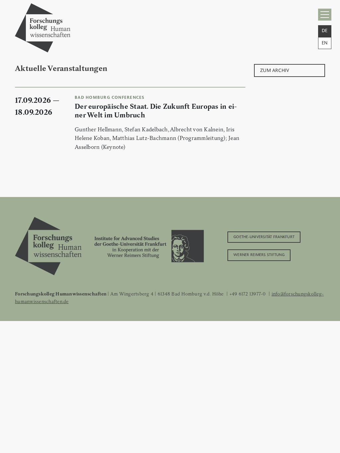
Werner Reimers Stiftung (259, 254)
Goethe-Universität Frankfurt (264, 236)
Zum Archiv (275, 69)
